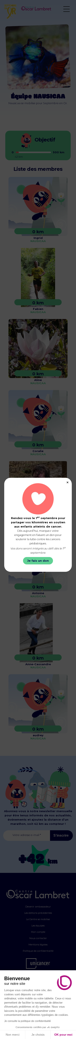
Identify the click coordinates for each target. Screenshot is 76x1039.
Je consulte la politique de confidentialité (27, 1021)
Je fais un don (38, 560)
